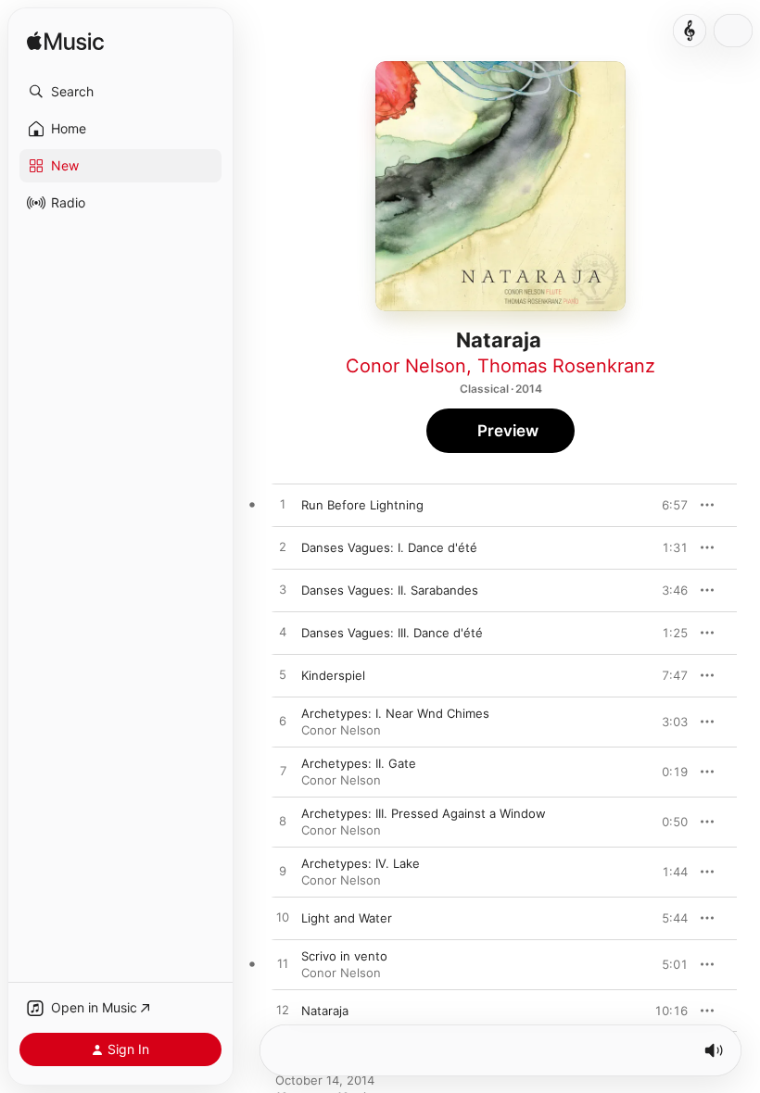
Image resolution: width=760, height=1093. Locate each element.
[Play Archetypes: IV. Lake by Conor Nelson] (282, 871)
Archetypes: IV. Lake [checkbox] (360, 863)
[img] (65, 42)
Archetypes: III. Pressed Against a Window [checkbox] (423, 813)
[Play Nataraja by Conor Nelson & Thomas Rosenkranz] (282, 1010)
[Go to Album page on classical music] (689, 30)
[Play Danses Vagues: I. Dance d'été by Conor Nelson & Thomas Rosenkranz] (282, 547)
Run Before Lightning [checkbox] (362, 504)
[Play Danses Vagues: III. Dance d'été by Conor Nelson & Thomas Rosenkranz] (282, 632)
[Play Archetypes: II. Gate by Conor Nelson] (282, 771)
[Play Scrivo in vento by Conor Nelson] (282, 964)
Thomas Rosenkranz (566, 366)
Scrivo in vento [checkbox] (344, 956)
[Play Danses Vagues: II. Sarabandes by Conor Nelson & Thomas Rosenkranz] (282, 590)
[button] (120, 91)
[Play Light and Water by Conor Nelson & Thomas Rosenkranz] (282, 918)
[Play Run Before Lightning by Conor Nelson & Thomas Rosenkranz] (282, 504)
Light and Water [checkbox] (346, 918)
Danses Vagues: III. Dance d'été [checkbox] (392, 632)
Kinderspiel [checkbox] (333, 675)
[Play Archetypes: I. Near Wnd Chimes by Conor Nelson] (282, 721)
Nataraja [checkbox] (324, 1010)
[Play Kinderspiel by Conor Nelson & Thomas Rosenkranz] (282, 675)
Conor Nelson (406, 366)
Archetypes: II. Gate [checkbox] (358, 763)
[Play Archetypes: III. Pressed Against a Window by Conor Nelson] (282, 821)
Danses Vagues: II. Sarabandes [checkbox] (389, 590)
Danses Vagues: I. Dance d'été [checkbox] (389, 547)
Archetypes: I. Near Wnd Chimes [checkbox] (395, 713)
